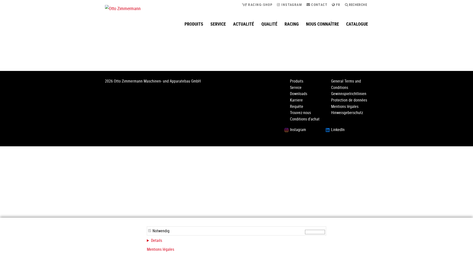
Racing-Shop (259, 4)
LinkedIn (338, 129)
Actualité (243, 24)
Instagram (291, 4)
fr (337, 4)
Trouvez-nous (300, 112)
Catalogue (357, 24)
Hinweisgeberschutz (347, 112)
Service (218, 24)
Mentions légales (160, 249)
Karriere (296, 100)
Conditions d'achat (305, 119)
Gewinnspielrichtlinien (348, 93)
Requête (296, 106)
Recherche (357, 4)
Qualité (269, 24)
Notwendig (160, 230)
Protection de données (349, 100)
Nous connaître (322, 24)
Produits (194, 24)
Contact (318, 4)
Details (156, 240)
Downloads (298, 93)
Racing (292, 24)
